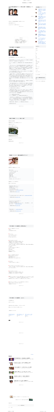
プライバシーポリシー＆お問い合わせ (40, 81)
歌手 (36, 65)
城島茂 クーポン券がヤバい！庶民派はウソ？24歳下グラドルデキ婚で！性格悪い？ (28, 315)
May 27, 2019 (17, 191)
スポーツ (37, 50)
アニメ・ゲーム (38, 58)
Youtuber (37, 63)
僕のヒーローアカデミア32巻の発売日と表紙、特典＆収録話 (42, 24)
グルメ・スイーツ (38, 71)
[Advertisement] (21, 18)
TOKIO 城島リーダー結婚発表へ (19, 39)
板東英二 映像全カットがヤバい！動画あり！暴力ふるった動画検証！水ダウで (42, 17)
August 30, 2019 (18, 205)
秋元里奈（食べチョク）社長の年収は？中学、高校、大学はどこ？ (42, 21)
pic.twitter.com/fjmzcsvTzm (19, 209)
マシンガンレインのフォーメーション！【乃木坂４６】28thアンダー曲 (42, 39)
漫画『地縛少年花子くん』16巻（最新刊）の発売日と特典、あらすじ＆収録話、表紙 (42, 42)
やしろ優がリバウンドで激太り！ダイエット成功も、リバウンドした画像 (42, 13)
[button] (45, 74)
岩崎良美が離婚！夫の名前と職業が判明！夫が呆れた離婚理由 (42, 28)
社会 (36, 53)
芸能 (9, 320)
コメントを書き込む (21, 405)
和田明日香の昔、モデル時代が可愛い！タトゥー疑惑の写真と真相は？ (42, 10)
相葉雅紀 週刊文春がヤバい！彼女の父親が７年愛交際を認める (42, 35)
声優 (36, 60)
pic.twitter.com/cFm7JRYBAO (28, 195)
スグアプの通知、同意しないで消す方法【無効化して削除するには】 (42, 31)
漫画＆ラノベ (37, 68)
